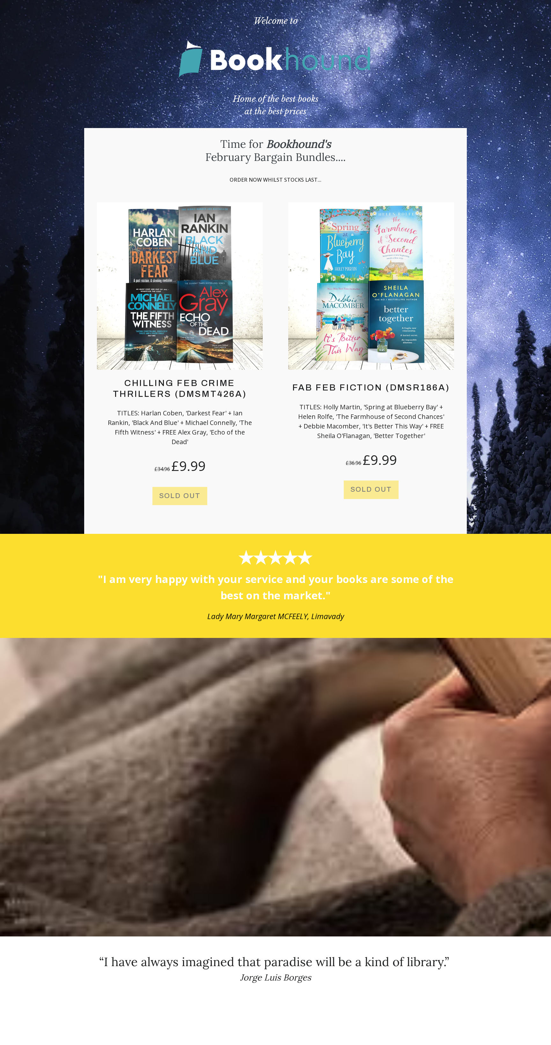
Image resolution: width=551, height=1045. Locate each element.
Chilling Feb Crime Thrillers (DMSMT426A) (180, 388)
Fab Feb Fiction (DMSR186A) (371, 387)
